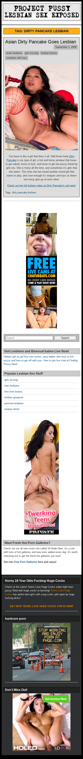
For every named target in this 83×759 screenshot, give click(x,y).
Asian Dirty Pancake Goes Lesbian (40, 41)
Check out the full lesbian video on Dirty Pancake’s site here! (41, 185)
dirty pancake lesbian (24, 192)
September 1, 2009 (65, 47)
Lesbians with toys (16, 57)
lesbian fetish (11, 409)
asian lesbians (14, 53)
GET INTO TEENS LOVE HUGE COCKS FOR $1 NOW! (41, 606)
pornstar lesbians (14, 403)
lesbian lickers (49, 53)
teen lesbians (11, 385)
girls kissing (31, 53)
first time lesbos (13, 391)
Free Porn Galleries (25, 561)
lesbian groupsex (13, 397)
